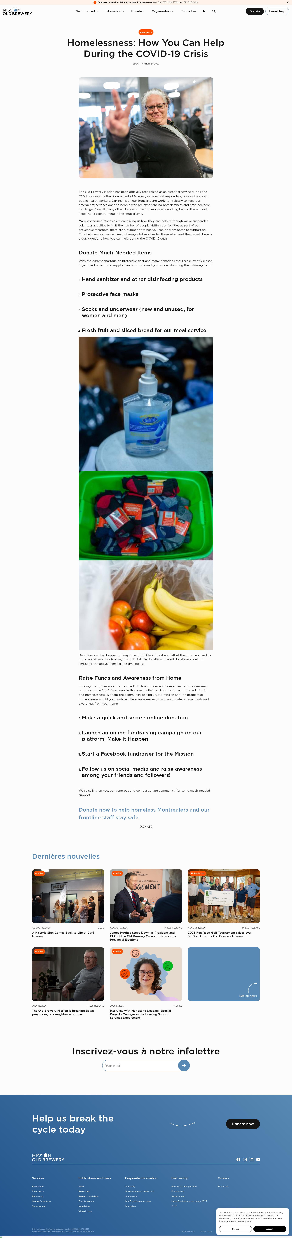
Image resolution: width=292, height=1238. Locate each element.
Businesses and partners (184, 1186)
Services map (39, 1206)
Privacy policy (206, 1231)
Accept (269, 1229)
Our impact (131, 1196)
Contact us (188, 11)
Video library (85, 1211)
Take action (113, 11)
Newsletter (84, 1206)
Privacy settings (188, 1231)
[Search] (214, 11)
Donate (136, 11)
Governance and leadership (139, 1191)
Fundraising (177, 1191)
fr (204, 11)
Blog (136, 63)
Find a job (223, 1186)
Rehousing (37, 1196)
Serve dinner (178, 1196)
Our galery (130, 1206)
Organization (161, 11)
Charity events (86, 1201)
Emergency (146, 32)
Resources (83, 1191)
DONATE (146, 826)
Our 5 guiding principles (138, 1201)
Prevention (38, 1186)
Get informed (85, 11)
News (81, 1186)
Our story (130, 1186)
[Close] (287, 2)
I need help (277, 11)
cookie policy (244, 1221)
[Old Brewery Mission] (17, 11)
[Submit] (184, 1065)
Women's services (41, 1201)
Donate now (243, 1123)
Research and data (88, 1196)
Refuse (235, 1229)
